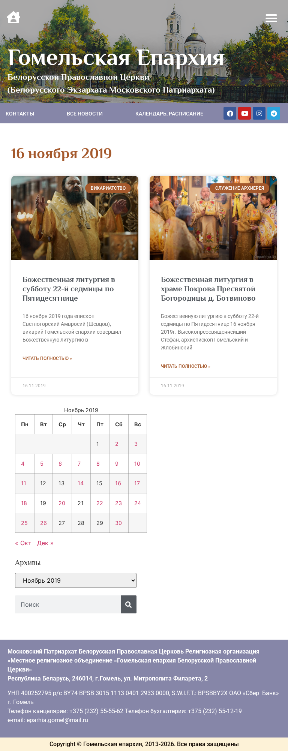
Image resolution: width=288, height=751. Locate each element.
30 (118, 523)
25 (24, 523)
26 (43, 523)
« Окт (23, 543)
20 (61, 503)
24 (137, 503)
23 (118, 503)
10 (137, 463)
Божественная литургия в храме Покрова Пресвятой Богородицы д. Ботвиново (208, 289)
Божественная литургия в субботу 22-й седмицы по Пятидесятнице (68, 289)
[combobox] (68, 604)
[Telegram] (273, 113)
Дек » (45, 543)
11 (23, 483)
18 (24, 503)
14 (81, 483)
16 (118, 483)
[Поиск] (128, 604)
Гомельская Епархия (116, 57)
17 (137, 483)
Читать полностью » (47, 358)
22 (99, 503)
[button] (271, 18)
